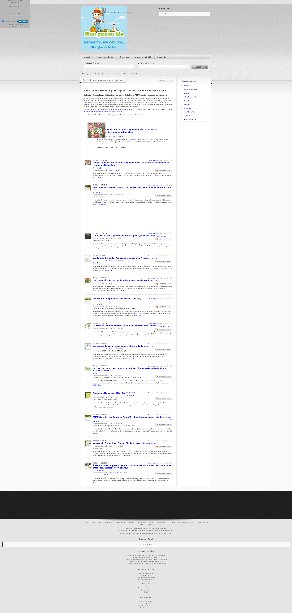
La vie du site (146, 586)
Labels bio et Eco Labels (146, 588)
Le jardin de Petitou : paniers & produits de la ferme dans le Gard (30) (126, 326)
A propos (87, 522)
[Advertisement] (128, 217)
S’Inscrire (15, 27)
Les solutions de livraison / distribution (117, 74)
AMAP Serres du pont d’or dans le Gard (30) (114, 298)
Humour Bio (146, 584)
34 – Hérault (119, 136)
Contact (149, 524)
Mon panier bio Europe (159, 528)
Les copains (141, 522)
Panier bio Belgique (144, 528)
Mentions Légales (202, 522)
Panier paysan (161, 522)
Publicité (131, 522)
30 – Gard (112, 136)
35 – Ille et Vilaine (186, 112)
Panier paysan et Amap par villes (103, 522)
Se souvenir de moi (11, 21)
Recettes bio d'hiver (146, 608)
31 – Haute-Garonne (187, 119)
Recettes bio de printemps (146, 602)
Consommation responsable (146, 578)
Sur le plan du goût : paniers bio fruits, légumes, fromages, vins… (125, 236)
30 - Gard (109, 170)
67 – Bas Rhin (185, 101)
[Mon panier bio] (83, 74)
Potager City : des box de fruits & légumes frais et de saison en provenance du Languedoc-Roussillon (126, 131)
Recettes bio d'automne (146, 606)
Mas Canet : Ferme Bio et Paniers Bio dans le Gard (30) (119, 443)
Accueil (87, 57)
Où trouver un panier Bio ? (104, 57)
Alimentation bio (146, 575)
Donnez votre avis (153, 160)
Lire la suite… (104, 144)
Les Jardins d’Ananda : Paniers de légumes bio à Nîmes (120, 258)
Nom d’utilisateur (15, 7)
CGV (141, 524)
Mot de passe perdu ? (16, 25)
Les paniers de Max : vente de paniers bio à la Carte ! (118, 346)
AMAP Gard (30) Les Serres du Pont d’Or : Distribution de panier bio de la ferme (131, 417)
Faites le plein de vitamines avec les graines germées (141, 560)
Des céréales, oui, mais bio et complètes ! (142, 562)
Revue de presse (146, 590)
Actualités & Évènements (146, 573)
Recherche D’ (92, 62)
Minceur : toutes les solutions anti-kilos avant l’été (142, 555)
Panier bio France (131, 528)
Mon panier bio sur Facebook (145, 530)
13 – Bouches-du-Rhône (188, 89)
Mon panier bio (169, 14)
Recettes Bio (161, 57)
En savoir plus (146, 582)
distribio (95, 373)
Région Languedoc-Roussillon (94, 74)
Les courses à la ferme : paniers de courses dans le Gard (120, 280)
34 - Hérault (116, 170)
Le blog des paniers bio (143, 57)
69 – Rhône (184, 93)
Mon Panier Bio (97, 168)
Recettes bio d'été (146, 604)
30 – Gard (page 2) (112, 473)
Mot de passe (15, 14)
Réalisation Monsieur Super (163, 533)
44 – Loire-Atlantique (187, 97)
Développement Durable (146, 580)
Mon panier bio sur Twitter (127, 530)
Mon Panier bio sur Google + (164, 530)
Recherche (201, 67)
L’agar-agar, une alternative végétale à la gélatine (141, 564)
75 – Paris (184, 86)
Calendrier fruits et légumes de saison (181, 522)
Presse (151, 522)
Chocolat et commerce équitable (142, 557)
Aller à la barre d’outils (15, 1)
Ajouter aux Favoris (165, 170)
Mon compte (124, 57)
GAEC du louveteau (99, 471)
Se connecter (15, 2)
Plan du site (121, 522)
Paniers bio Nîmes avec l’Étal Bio (109, 393)
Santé (146, 592)
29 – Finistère (185, 104)
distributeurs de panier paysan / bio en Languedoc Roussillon (103, 111)
